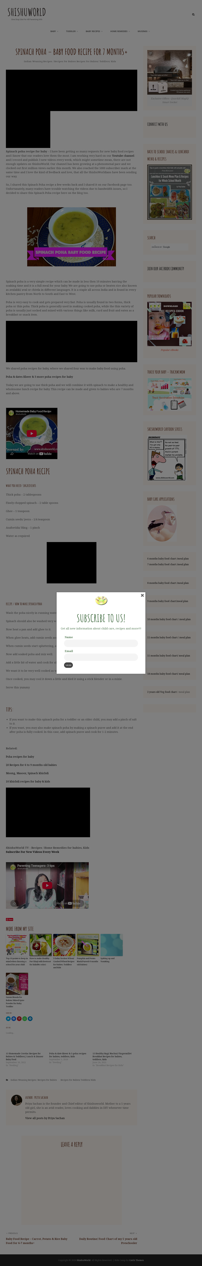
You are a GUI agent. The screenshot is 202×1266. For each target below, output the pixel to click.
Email (69, 651)
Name (69, 637)
